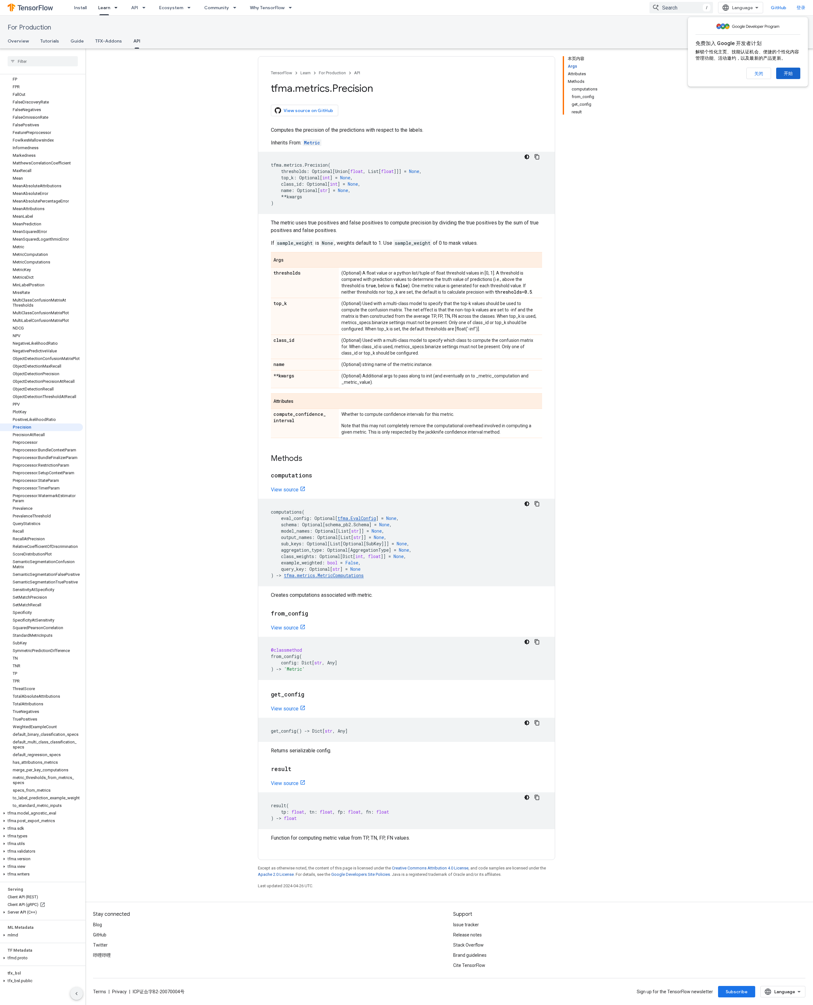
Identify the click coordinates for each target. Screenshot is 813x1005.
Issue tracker (466, 924)
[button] (41, 813)
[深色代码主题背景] (527, 157)
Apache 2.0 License (276, 874)
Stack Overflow (468, 945)
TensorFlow (281, 72)
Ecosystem (171, 7)
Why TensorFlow (267, 7)
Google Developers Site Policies (360, 874)
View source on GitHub (308, 110)
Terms (99, 991)
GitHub (778, 7)
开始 (788, 73)
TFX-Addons (108, 41)
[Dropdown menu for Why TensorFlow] (292, 7)
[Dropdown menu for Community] (236, 7)
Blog (97, 924)
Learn (104, 7)
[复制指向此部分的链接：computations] (318, 476)
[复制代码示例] (537, 157)
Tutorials (49, 41)
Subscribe (737, 992)
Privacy (119, 991)
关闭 (758, 74)
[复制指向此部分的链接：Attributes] (299, 401)
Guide (77, 41)
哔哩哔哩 (102, 955)
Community (216, 7)
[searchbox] (43, 61)
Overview (18, 41)
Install (80, 7)
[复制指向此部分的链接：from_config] (314, 614)
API (134, 7)
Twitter (100, 945)
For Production (29, 27)
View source (285, 490)
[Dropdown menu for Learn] (117, 7)
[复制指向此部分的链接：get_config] (310, 695)
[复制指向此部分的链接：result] (298, 769)
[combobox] (681, 7)
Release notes (467, 934)
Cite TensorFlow (469, 965)
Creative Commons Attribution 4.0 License (430, 868)
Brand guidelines (470, 955)
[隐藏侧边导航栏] (76, 993)
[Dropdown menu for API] (145, 7)
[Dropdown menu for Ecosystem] (190, 7)
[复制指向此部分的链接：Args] (290, 260)
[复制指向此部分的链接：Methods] (308, 459)
